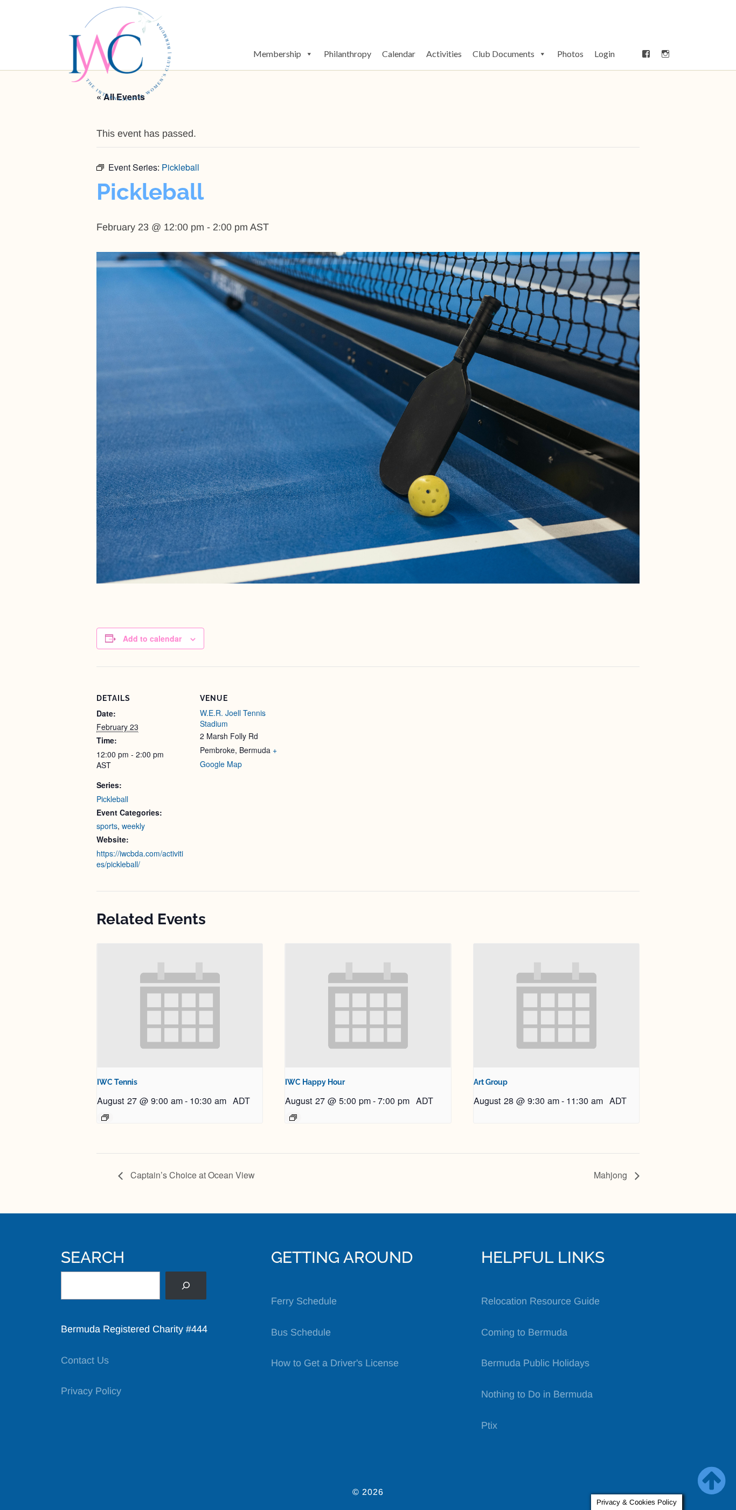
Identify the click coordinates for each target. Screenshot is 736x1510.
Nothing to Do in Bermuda (537, 1394)
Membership (277, 53)
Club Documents (503, 53)
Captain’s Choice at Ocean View (191, 1175)
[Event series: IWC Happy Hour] (293, 1117)
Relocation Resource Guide (540, 1301)
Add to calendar (152, 638)
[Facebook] (646, 54)
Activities (444, 53)
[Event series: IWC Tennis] (105, 1117)
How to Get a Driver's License (335, 1363)
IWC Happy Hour (315, 1082)
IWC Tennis (117, 1082)
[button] (628, 54)
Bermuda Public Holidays (535, 1363)
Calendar (398, 53)
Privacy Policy (91, 1391)
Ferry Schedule (304, 1301)
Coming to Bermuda (524, 1332)
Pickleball (112, 798)
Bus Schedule (301, 1332)
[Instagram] (665, 54)
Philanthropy (347, 53)
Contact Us (85, 1360)
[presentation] (179, 1005)
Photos (570, 53)
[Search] (185, 1286)
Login (604, 53)
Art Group (491, 1082)
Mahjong (611, 1175)
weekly (133, 825)
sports (106, 825)
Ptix (489, 1425)
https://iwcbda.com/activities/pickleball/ (139, 858)
